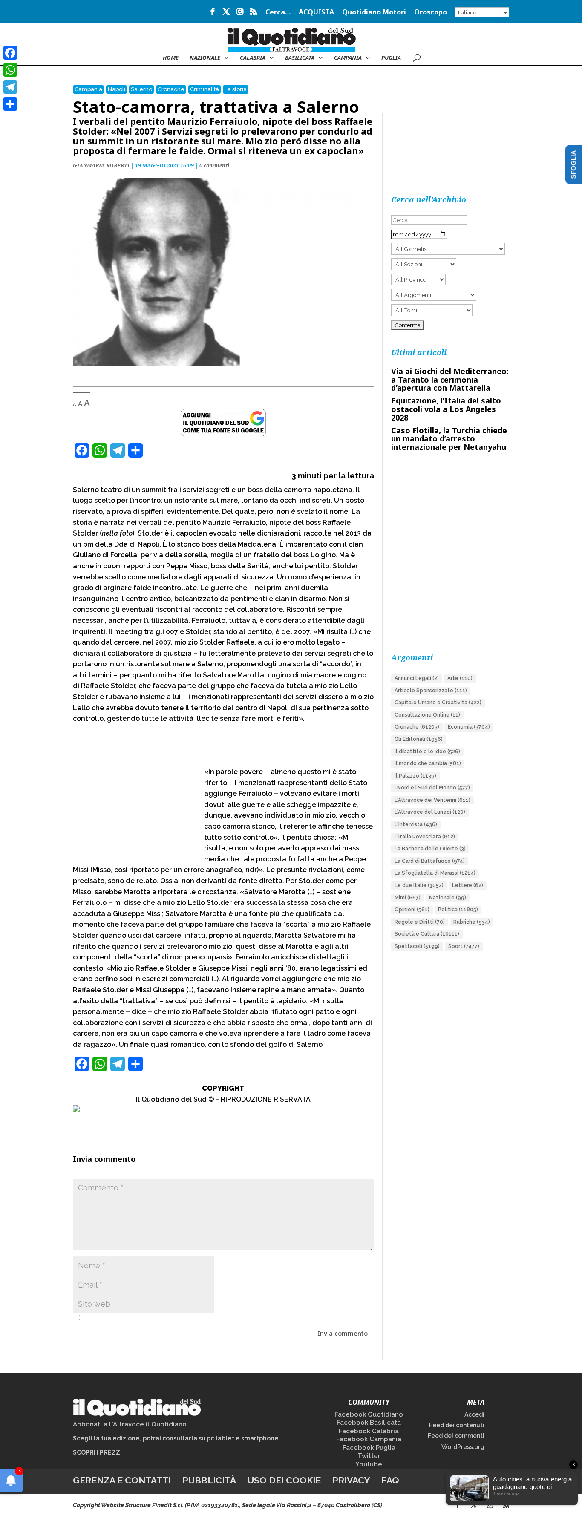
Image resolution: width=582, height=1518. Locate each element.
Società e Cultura (427, 934)
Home (171, 58)
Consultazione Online (427, 715)
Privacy (351, 1480)
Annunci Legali (417, 678)
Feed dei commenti (456, 1435)
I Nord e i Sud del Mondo (432, 788)
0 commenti (214, 165)
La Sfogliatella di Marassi (435, 873)
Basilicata (299, 58)
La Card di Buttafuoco (430, 861)
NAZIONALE (205, 58)
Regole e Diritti (420, 922)
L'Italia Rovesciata (425, 837)
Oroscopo (430, 13)
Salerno (141, 89)
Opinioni (412, 910)
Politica (458, 910)
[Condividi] (10, 103)
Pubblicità (209, 1480)
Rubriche (471, 922)
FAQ (390, 1480)
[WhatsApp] (10, 69)
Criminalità (204, 89)
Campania (348, 58)
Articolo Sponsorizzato (431, 691)
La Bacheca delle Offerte (430, 849)
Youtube (368, 1464)
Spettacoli (417, 946)
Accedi (474, 1414)
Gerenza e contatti (122, 1480)
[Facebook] (10, 52)
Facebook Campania (368, 1439)
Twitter (368, 1456)
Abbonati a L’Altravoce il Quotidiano (130, 1424)
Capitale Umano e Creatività (438, 703)
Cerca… (278, 13)
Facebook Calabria (369, 1431)
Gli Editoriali (419, 739)
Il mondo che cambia (428, 763)
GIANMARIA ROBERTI (101, 165)
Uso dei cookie (284, 1480)
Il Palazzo (415, 776)
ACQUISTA (316, 13)
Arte (460, 678)
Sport (463, 946)
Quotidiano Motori (374, 13)
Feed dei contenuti (456, 1425)
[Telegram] (10, 86)
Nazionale (447, 898)
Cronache (171, 89)
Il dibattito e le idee (427, 752)
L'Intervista (416, 824)
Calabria (252, 58)
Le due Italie (419, 885)
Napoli (116, 89)
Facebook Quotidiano (368, 1414)
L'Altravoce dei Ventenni (432, 800)
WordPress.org (462, 1446)
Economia (469, 727)
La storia (236, 89)
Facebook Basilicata (369, 1422)
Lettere (467, 885)
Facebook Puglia (369, 1448)
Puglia (391, 58)
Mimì (408, 898)
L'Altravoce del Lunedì (430, 812)
